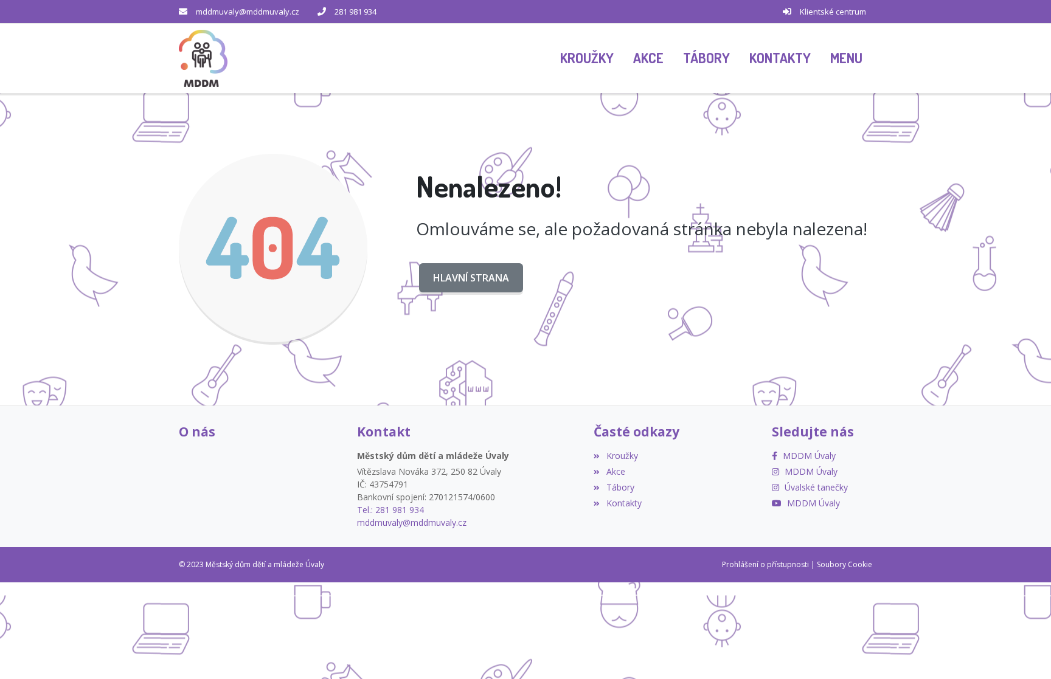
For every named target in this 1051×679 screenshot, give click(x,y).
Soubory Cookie (844, 564)
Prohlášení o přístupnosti (765, 564)
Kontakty (623, 503)
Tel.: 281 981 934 (390, 509)
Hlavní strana (471, 277)
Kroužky (621, 455)
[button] (846, 58)
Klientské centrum (833, 11)
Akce (615, 471)
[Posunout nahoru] (27, 651)
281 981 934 (355, 11)
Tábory (620, 487)
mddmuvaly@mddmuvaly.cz (247, 11)
